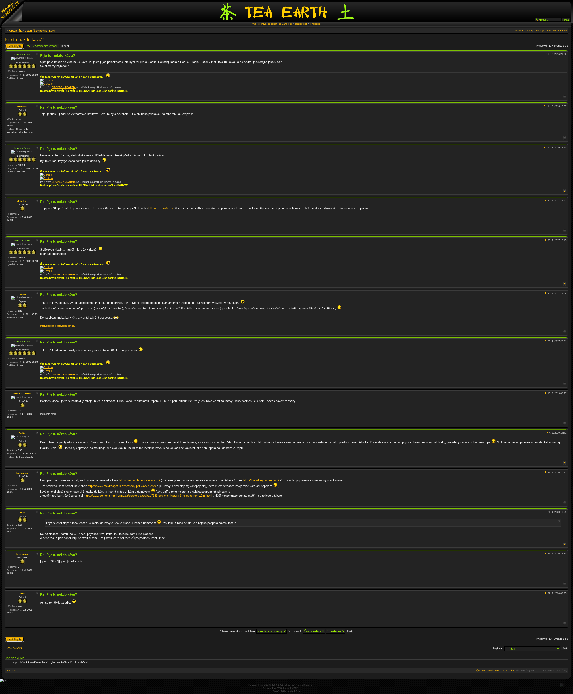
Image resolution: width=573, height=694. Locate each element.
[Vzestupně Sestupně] (340, 631)
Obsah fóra (15, 30)
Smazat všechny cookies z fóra (498, 670)
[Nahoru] (565, 97)
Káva (52, 30)
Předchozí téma (523, 30)
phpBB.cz (295, 691)
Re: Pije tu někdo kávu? (58, 107)
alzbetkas (22, 201)
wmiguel (22, 106)
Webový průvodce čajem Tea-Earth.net (272, 24)
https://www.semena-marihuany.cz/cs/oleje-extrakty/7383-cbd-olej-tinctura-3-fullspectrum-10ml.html (148, 495)
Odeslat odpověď (14, 44)
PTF (295, 688)
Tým (478, 670)
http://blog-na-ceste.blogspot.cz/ (57, 325)
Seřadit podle (295, 631)
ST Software (283, 688)
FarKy (22, 433)
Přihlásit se (316, 24)
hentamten (22, 473)
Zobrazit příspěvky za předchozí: (237, 631)
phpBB (265, 685)
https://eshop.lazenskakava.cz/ (139, 480)
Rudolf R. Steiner (22, 393)
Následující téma (542, 30)
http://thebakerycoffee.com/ (261, 480)
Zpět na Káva (14, 648)
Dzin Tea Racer (22, 54)
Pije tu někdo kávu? (24, 39)
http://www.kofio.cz (160, 208)
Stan (22, 512)
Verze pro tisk (560, 30)
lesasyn (22, 294)
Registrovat (301, 24)
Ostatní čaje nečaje (36, 30)
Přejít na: (497, 648)
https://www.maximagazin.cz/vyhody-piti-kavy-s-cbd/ (122, 486)
